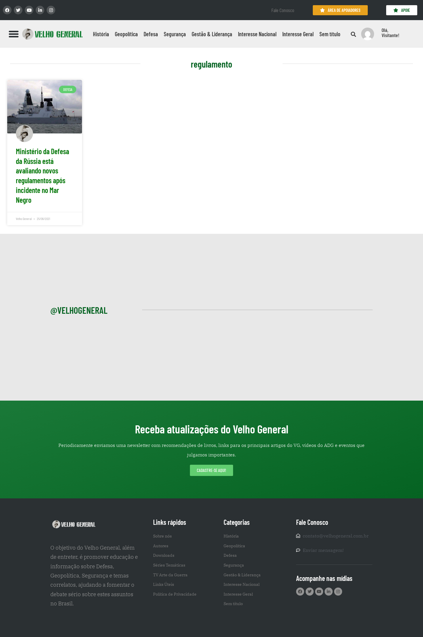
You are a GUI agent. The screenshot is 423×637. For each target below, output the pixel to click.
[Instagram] (51, 10)
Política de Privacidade (175, 594)
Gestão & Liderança (212, 33)
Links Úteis (163, 584)
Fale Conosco (282, 10)
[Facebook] (7, 10)
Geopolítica (126, 33)
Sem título (329, 33)
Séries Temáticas (169, 565)
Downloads (163, 555)
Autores (160, 545)
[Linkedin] (40, 10)
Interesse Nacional (257, 33)
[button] (14, 34)
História (101, 33)
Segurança (175, 33)
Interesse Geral (298, 33)
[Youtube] (29, 10)
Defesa (151, 33)
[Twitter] (18, 10)
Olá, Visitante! (390, 32)
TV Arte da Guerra (170, 574)
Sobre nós (162, 536)
